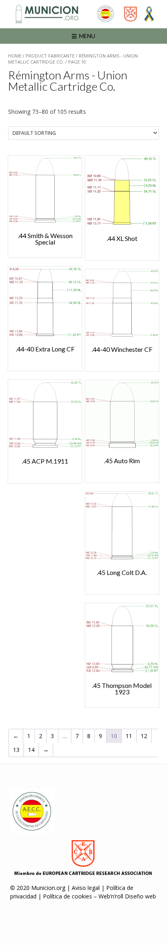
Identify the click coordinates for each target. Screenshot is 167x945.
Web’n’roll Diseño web (127, 896)
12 (144, 736)
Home (14, 56)
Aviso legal (86, 888)
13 (16, 749)
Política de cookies (67, 896)
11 (129, 736)
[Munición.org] (83, 14)
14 (31, 749)
